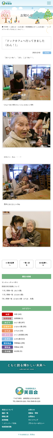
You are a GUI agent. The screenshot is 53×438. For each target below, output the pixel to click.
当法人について (7, 410)
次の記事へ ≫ (43, 264)
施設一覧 (5, 413)
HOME (6, 27)
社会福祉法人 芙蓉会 (7, 3)
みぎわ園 (21, 27)
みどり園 (17, 322)
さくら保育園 (19, 335)
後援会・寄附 (33, 413)
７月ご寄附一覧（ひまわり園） (13, 295)
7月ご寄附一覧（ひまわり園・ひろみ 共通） (18, 299)
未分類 (16, 351)
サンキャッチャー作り (10, 282)
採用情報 (17, 318)
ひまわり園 (18, 326)
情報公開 (5, 416)
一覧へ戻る (26, 264)
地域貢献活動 (6, 427)
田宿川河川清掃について (10, 286)
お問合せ (31, 416)
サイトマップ (33, 420)
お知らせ (31, 410)
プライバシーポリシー (36, 423)
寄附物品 (17, 343)
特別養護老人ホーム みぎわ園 (35, 27)
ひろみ (16, 331)
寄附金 (16, 347)
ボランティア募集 (10, 423)
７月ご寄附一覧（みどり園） (12, 291)
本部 (15, 314)
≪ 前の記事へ (10, 264)
